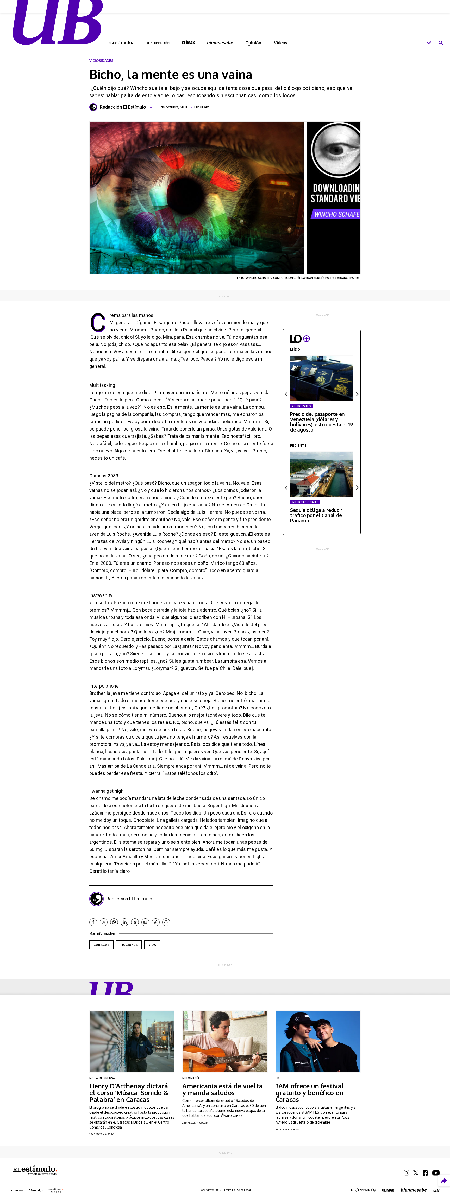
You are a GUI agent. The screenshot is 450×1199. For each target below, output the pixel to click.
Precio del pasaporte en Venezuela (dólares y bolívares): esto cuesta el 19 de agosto (321, 422)
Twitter (104, 922)
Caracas (101, 945)
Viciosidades (101, 60)
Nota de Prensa (102, 1078)
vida (152, 945)
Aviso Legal (244, 1190)
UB (111, 994)
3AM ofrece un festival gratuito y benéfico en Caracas (310, 1093)
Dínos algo (36, 1190)
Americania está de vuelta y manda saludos (222, 1089)
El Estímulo (120, 43)
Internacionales (305, 502)
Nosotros (16, 1190)
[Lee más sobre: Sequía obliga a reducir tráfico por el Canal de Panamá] (321, 474)
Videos (280, 43)
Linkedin (124, 922)
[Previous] (286, 394)
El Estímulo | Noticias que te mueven (33, 1170)
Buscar (441, 43)
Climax (188, 42)
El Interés (157, 43)
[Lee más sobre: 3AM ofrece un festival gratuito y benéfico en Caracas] (318, 1041)
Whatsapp (114, 922)
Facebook (93, 922)
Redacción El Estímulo (123, 107)
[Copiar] (156, 922)
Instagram (406, 1173)
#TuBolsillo (301, 406)
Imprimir (166, 922)
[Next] (356, 394)
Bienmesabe (220, 42)
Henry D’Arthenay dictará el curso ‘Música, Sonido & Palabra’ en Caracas (128, 1093)
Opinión (253, 43)
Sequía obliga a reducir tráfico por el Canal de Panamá (316, 515)
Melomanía (190, 1078)
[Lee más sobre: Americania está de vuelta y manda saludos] (225, 1041)
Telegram (135, 922)
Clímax (388, 1190)
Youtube (436, 1173)
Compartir (444, 1181)
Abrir (429, 43)
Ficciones (129, 945)
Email (145, 922)
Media (56, 1190)
